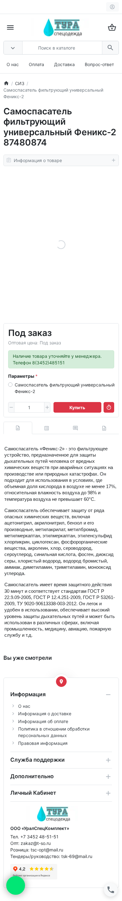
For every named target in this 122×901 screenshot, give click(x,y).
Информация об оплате (43, 721)
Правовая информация (43, 743)
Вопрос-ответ (99, 64)
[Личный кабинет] (112, 7)
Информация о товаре (38, 160)
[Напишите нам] (15, 885)
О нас (13, 64)
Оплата (36, 64)
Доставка (64, 64)
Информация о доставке (44, 713)
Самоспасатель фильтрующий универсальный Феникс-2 (64, 388)
